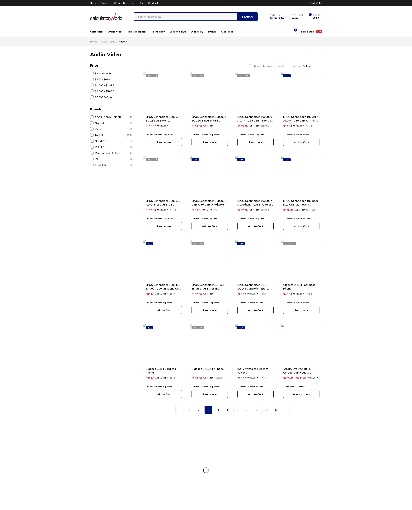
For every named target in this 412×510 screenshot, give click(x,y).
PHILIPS (114, 147)
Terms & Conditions (288, 453)
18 (276, 409)
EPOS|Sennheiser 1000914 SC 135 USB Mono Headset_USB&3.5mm (163, 120)
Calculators (227, 453)
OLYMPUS (114, 141)
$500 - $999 (102, 79)
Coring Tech (161, 504)
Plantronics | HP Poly (114, 152)
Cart (167, 477)
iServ (114, 129)
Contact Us (120, 3)
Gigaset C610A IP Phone (208, 368)
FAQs (133, 3)
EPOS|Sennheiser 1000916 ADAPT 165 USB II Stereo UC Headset (254, 120)
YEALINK (114, 164)
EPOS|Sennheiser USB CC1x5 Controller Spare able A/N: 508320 (252, 288)
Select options (301, 394)
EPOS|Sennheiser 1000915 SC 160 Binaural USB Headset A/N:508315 (209, 120)
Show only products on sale (269, 66)
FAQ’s (168, 483)
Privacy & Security (288, 465)
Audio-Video (108, 41)
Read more (164, 142)
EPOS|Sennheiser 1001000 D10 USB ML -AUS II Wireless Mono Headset (300, 204)
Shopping (171, 471)
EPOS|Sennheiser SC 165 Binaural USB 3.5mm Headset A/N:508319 (208, 288)
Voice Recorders (230, 459)
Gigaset (114, 123)
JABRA (114, 135)
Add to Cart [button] (301, 142)
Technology (228, 471)
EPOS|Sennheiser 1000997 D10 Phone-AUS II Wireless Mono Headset (255, 204)
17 (266, 409)
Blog (142, 3)
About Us (105, 3)
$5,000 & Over (103, 97)
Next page (286, 410)
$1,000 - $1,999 (104, 85)
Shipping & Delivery (289, 471)
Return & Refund (287, 459)
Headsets (227, 465)
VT (114, 158)
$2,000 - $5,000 (104, 91)
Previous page (179, 410)
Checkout (153, 3)
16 (256, 409)
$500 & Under (103, 73)
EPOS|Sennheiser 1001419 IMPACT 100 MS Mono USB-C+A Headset (164, 288)
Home (93, 3)
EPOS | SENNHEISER (114, 117)
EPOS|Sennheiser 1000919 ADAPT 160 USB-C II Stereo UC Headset (163, 204)
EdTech (225, 477)
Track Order (315, 2)
